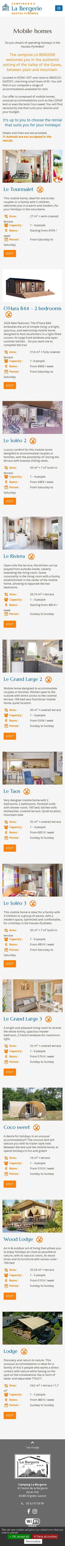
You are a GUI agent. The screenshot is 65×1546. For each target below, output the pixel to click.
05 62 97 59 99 (34, 1503)
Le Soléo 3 (15, 903)
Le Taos (12, 791)
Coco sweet (17, 1127)
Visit (10, 253)
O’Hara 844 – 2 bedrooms (32, 308)
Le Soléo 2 (15, 441)
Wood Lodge (18, 1239)
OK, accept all (20, 1536)
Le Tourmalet (19, 189)
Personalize (33, 1541)
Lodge (11, 1351)
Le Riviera (14, 556)
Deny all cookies (46, 1536)
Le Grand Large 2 (23, 679)
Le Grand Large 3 (23, 1019)
